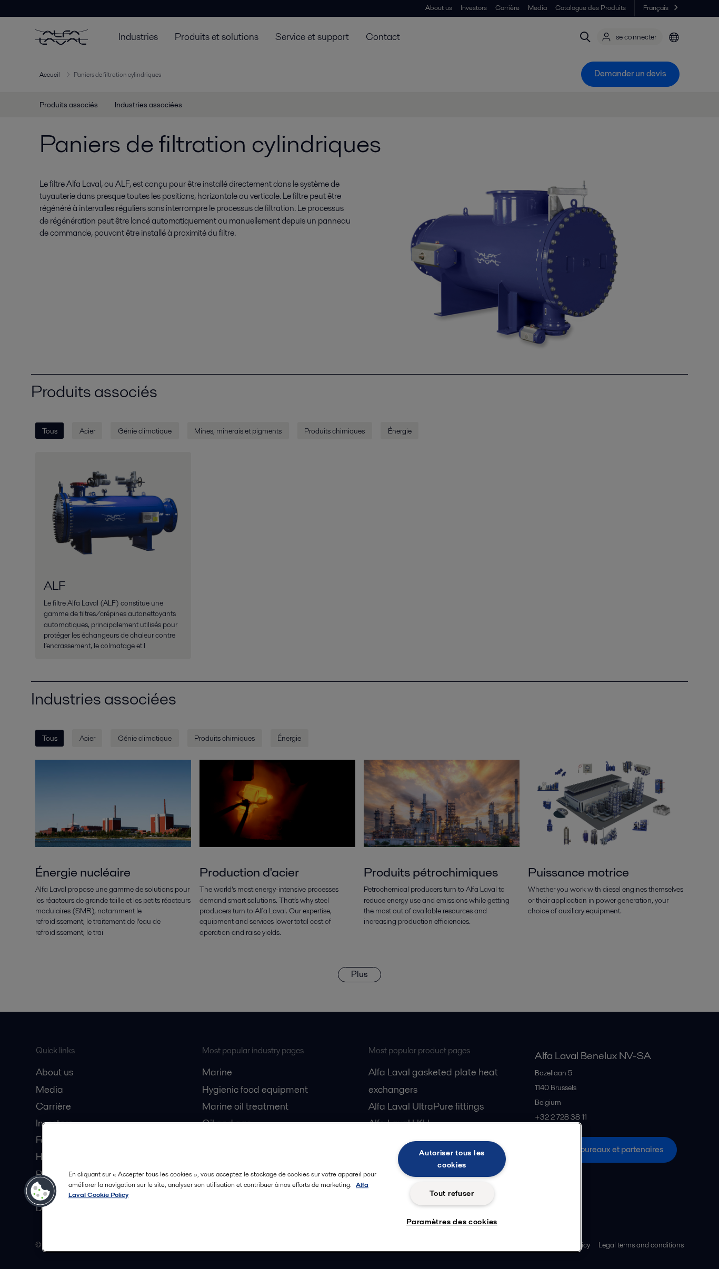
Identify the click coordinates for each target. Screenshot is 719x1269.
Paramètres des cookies (451, 1221)
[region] (312, 1187)
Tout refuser (452, 1193)
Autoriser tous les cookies (452, 1158)
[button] (40, 1191)
